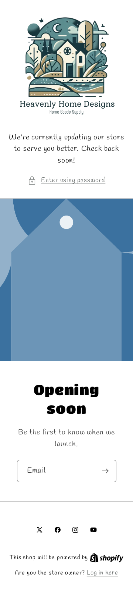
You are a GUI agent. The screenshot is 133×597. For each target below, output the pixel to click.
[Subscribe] (105, 471)
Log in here (102, 573)
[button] (67, 180)
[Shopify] (106, 557)
